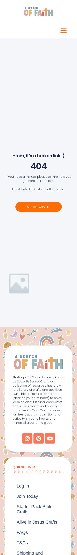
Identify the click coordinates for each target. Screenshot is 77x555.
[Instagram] (27, 438)
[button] (64, 31)
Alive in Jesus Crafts (37, 522)
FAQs (22, 532)
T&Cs (22, 542)
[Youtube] (50, 438)
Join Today (27, 496)
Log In (23, 486)
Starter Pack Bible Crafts (35, 509)
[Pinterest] (38, 438)
